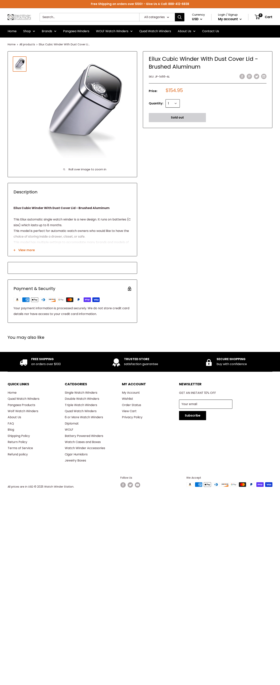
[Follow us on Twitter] (130, 485)
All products (27, 44)
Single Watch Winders (81, 392)
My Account (131, 392)
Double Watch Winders (82, 399)
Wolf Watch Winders (23, 411)
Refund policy (18, 454)
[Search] (179, 17)
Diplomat (72, 423)
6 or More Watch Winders (84, 417)
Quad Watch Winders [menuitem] (155, 31)
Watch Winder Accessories (85, 448)
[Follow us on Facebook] (123, 485)
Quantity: (156, 103)
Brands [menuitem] (47, 31)
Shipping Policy (19, 436)
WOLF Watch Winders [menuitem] (112, 31)
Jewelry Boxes (75, 460)
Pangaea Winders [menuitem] (76, 31)
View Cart (129, 411)
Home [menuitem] (12, 31)
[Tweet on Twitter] (256, 76)
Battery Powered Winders (84, 436)
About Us (14, 417)
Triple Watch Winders (81, 405)
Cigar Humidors (76, 454)
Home (12, 44)
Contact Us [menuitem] (210, 31)
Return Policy (17, 442)
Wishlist (127, 399)
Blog (11, 429)
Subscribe (192, 415)
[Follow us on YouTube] (137, 485)
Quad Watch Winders (23, 399)
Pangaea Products (21, 405)
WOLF (69, 429)
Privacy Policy (132, 417)
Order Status (131, 405)
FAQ (11, 423)
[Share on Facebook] (242, 76)
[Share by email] (263, 76)
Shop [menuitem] (27, 31)
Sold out (177, 117)
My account (228, 19)
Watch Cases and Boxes (83, 442)
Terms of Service (20, 448)
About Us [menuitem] (184, 31)
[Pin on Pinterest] (249, 76)
